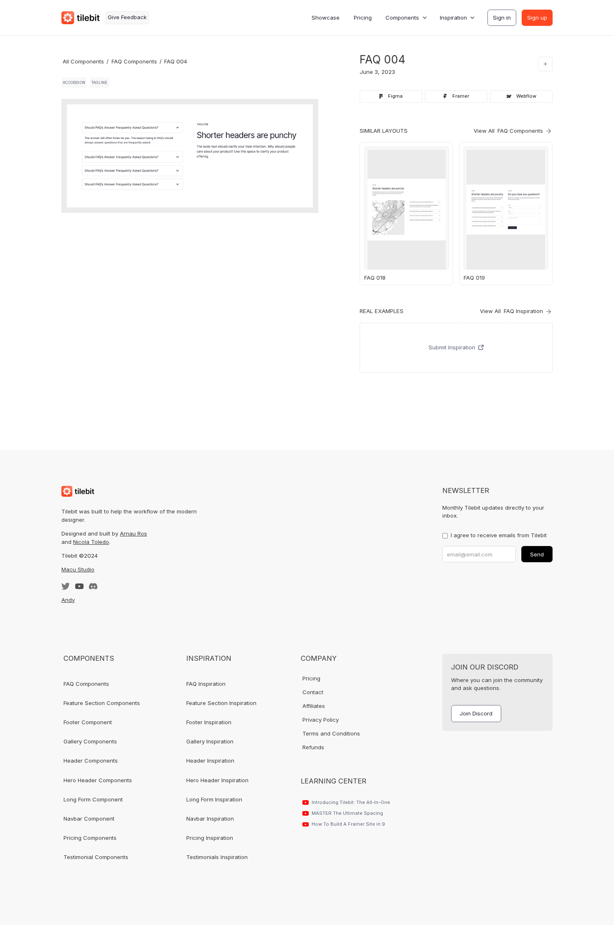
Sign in (502, 17)
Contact (312, 692)
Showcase (326, 17)
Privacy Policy (320, 719)
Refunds (313, 747)
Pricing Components (90, 837)
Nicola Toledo (91, 541)
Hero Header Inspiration (217, 780)
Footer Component (87, 722)
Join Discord (475, 713)
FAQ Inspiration (206, 683)
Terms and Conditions (331, 733)
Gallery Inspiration (209, 741)
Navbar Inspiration (210, 818)
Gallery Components (90, 741)
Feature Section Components (101, 703)
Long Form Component (93, 799)
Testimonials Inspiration (217, 857)
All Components (83, 61)
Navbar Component (88, 818)
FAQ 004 (175, 61)
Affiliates (313, 706)
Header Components (90, 760)
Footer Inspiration (208, 722)
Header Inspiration (210, 760)
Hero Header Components (97, 780)
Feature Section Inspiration (221, 703)
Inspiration (453, 17)
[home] (80, 17)
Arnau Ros (133, 533)
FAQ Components (134, 61)
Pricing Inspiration (209, 837)
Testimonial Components (95, 857)
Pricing (363, 17)
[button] (406, 17)
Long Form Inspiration (214, 799)
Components (402, 17)
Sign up (537, 17)
